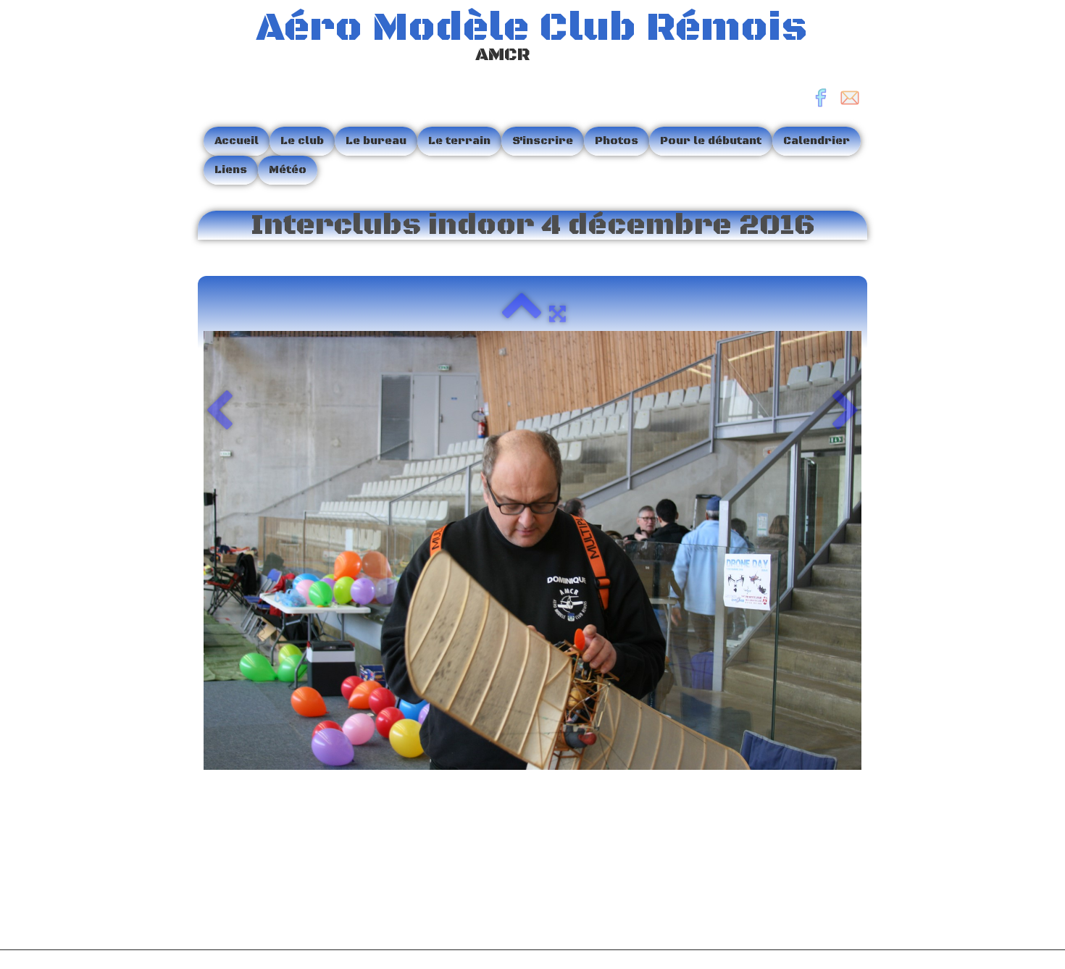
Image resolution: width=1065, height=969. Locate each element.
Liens (230, 170)
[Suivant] (845, 412)
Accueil (236, 141)
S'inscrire (542, 141)
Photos (616, 141)
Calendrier (816, 141)
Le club (302, 141)
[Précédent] (219, 412)
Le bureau (376, 141)
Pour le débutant (710, 141)
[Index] (521, 314)
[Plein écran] (557, 314)
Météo (287, 170)
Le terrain (459, 141)
